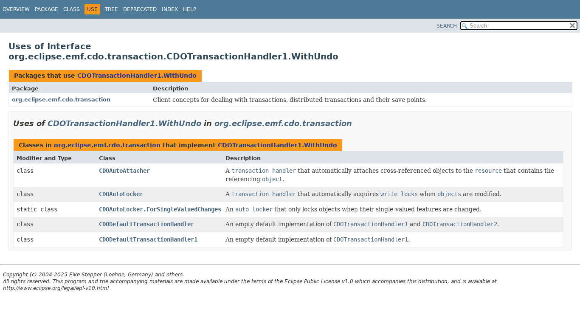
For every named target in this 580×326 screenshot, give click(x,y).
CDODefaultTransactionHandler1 (148, 239)
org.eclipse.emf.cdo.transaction (61, 99)
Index (170, 9)
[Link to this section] (358, 123)
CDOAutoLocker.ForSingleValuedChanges (160, 209)
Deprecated (140, 9)
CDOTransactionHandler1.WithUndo (137, 75)
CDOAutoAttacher (124, 170)
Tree (111, 9)
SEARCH (446, 26)
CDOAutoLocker (121, 194)
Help (189, 9)
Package (46, 9)
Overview (16, 9)
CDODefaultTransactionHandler (146, 224)
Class (71, 9)
